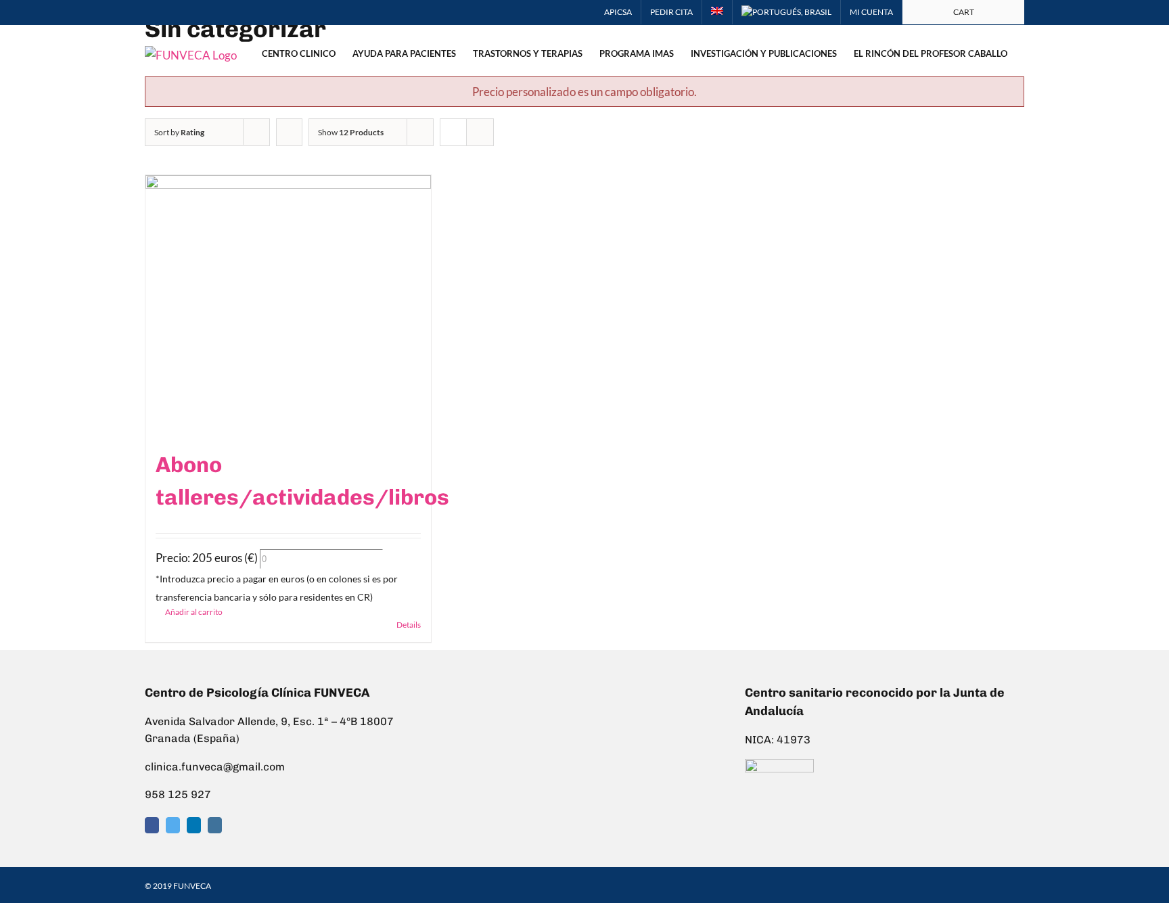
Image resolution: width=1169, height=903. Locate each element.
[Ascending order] (289, 132)
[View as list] (480, 132)
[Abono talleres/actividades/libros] (288, 305)
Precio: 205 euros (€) (207, 558)
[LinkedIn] (194, 825)
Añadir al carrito (194, 612)
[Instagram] (215, 825)
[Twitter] (173, 825)
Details (408, 625)
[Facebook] (152, 825)
